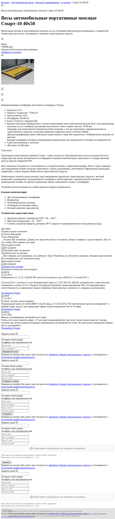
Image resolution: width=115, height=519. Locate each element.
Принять (104, 514)
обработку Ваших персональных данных (69, 354)
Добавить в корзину (11, 52)
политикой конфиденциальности (18, 357)
